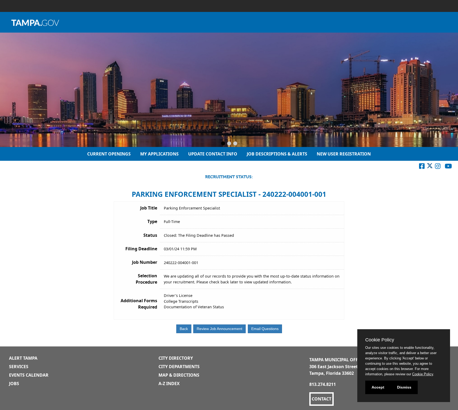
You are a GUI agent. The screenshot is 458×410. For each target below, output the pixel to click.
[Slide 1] (223, 144)
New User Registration (344, 154)
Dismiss (404, 387)
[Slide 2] (229, 144)
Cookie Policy (422, 374)
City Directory (175, 358)
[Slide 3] (235, 144)
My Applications (159, 154)
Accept (378, 387)
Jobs (14, 383)
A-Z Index (169, 383)
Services (18, 366)
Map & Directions (178, 375)
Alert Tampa (23, 358)
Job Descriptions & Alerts (277, 154)
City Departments (179, 366)
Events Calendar (29, 375)
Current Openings (109, 154)
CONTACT (321, 399)
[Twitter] (430, 167)
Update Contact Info (212, 154)
